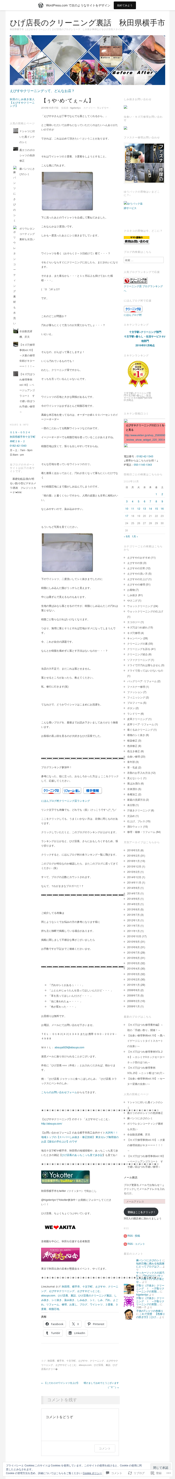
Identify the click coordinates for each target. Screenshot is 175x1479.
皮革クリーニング (137, 719)
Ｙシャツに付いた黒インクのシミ (27, 136)
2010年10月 (134, 936)
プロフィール (135, 702)
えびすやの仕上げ (137, 579)
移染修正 (132, 740)
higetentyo (75, 107)
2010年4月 (133, 968)
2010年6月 (133, 958)
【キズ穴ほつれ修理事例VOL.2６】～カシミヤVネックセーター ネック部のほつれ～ (146, 1057)
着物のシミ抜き (136, 735)
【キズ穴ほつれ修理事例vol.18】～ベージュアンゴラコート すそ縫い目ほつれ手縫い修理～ (146, 1161)
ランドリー (103, 107)
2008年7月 (133, 995)
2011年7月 (133, 925)
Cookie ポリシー (92, 1473)
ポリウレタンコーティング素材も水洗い (27, 234)
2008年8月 (133, 990)
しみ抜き (132, 595)
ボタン (131, 708)
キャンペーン (135, 638)
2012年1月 (133, 920)
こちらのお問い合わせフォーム (59, 1092)
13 (144, 508)
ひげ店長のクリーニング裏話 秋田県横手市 (87, 23)
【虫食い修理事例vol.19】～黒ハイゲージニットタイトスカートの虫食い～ (146, 1040)
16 (162, 508)
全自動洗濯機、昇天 (138, 1134)
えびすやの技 (135, 563)
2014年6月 (133, 898)
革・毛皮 (132, 767)
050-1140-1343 (143, 464)
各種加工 (132, 794)
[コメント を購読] (125, 1243)
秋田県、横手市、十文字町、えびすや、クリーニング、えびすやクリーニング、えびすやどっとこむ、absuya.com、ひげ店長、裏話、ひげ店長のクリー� (79, 1365)
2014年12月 (134, 877)
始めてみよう (125, 5)
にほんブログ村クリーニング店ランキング (65, 800)
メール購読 (131, 1177)
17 (126, 516)
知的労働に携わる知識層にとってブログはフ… (150, 1264)
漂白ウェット (135, 826)
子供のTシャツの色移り (149, 1310)
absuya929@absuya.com (69, 1047)
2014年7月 (133, 893)
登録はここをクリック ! (141, 1212)
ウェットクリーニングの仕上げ (145, 611)
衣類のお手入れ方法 (138, 772)
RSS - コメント (136, 1243)
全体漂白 (132, 789)
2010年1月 (133, 984)
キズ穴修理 (133, 633)
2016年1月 (133, 861)
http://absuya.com (51, 1123)
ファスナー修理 (136, 686)
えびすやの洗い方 (137, 573)
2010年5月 (133, 963)
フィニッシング (136, 697)
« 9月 (127, 536)
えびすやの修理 (136, 584)
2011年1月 (133, 931)
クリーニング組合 (137, 654)
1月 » (135, 536)
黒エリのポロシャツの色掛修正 (27, 155)
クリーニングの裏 (137, 643)
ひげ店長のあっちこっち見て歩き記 (82, 1155)
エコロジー (133, 622)
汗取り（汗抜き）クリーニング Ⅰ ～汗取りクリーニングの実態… (150, 1288)
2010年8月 (133, 947)
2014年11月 (134, 882)
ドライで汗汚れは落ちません (143, 665)
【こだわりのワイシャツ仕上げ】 (60, 1382)
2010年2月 (133, 979)
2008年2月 (133, 1001)
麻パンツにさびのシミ (140, 1118)
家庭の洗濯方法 (136, 799)
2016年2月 (133, 855)
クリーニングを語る (138, 649)
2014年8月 (133, 887)
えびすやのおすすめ (138, 557)
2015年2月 (133, 871)
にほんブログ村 (133, 314)
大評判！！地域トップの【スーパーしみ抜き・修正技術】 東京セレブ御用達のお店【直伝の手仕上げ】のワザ (80, 1137)
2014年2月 (133, 904)
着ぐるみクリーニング (140, 729)
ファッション (135, 692)
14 (150, 508)
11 (132, 508)
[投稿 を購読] (125, 1235)
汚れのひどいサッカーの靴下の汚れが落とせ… (150, 1278)
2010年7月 (133, 952)
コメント (105, 1448)
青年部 (131, 762)
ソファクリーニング (138, 659)
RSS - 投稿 (133, 1235)
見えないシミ (135, 778)
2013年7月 (133, 914)
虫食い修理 (133, 756)
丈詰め (131, 816)
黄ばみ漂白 (133, 783)
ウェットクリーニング (140, 606)
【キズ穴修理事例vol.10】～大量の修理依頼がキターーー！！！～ (27, 355)
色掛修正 (132, 746)
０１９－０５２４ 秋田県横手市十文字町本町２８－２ (22, 436)
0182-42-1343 (18, 445)
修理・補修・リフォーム (141, 832)
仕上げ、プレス (136, 821)
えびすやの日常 (136, 568)
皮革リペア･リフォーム (140, 724)
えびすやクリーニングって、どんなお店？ (42, 91)
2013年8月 (133, 909)
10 (126, 508)
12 (138, 508)
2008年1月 (133, 1006)
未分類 (131, 805)
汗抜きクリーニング (138, 810)
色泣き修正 (133, 751)
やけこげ (132, 600)
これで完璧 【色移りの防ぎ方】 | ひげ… (150, 1315)
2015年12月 (134, 866)
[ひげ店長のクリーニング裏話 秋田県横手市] (87, 61)
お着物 (131, 589)
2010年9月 (133, 941)
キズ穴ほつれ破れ (137, 627)
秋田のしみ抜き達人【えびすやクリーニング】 (22, 103)
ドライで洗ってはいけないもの (145, 670)
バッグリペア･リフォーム (142, 681)
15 (156, 508)
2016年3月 (133, 850)
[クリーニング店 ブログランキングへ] (135, 280)
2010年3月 (133, 974)
